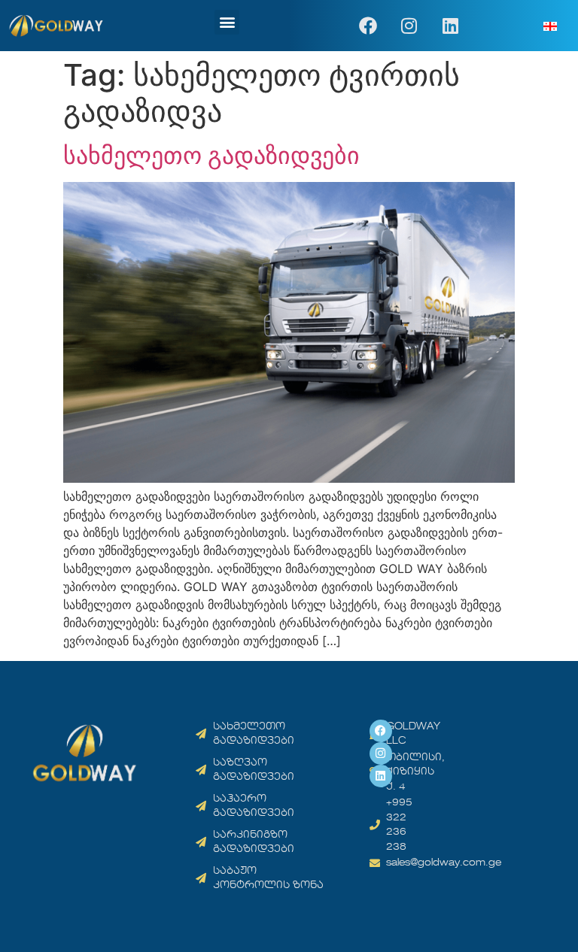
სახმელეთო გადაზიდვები (211, 155)
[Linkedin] (451, 26)
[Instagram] (409, 26)
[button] (226, 22)
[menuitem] (550, 26)
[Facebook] (368, 26)
